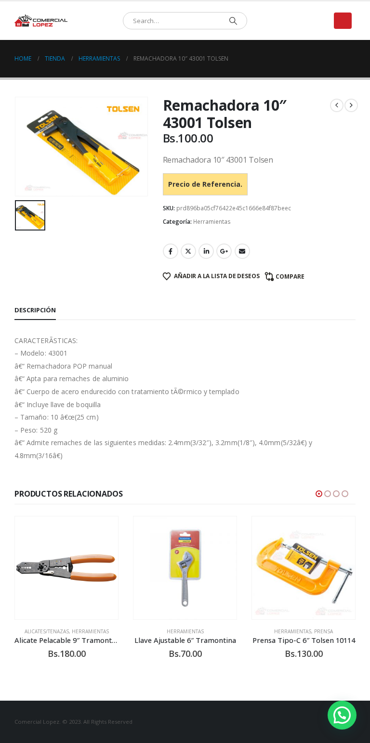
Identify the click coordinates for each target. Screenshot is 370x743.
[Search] (233, 21)
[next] (351, 105)
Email (242, 251)
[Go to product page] (66, 567)
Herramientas (212, 222)
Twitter (188, 251)
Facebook (170, 251)
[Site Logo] (40, 20)
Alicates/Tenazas (47, 631)
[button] (343, 21)
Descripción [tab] (35, 310)
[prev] (337, 105)
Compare (290, 276)
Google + (224, 251)
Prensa (323, 631)
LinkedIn (206, 251)
